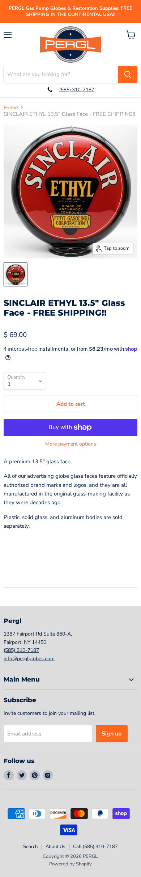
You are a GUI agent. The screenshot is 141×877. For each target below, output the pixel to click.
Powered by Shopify (70, 864)
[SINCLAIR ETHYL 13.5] (15, 274)
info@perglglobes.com (29, 658)
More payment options (70, 444)
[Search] (127, 74)
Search (30, 846)
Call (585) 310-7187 (95, 846)
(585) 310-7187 (76, 90)
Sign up (112, 734)
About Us (55, 846)
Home (11, 108)
